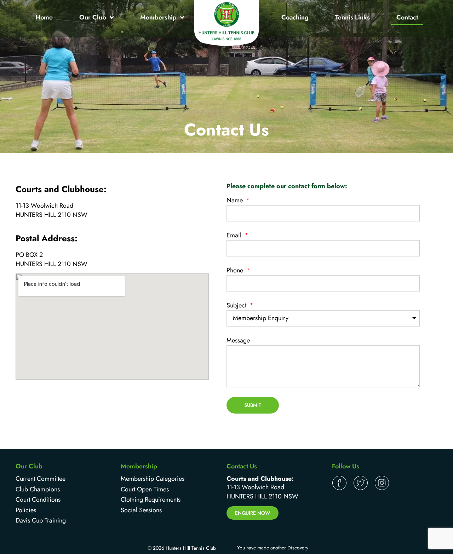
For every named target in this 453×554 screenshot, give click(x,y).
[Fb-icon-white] (339, 483)
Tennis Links (352, 17)
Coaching (295, 17)
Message (238, 340)
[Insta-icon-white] (381, 483)
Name (235, 200)
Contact (407, 17)
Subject (237, 305)
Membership (158, 17)
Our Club (92, 17)
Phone (235, 270)
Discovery (297, 547)
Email (234, 235)
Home (44, 17)
